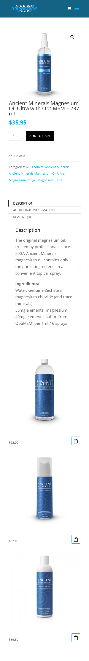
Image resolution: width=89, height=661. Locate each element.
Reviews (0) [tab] (22, 217)
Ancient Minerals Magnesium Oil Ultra (36, 173)
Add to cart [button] (76, 441)
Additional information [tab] (34, 210)
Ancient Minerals (57, 167)
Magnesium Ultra (50, 180)
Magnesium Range (22, 180)
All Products (34, 167)
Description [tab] (23, 203)
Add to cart (40, 136)
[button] (72, 37)
